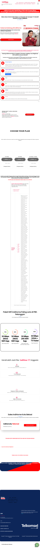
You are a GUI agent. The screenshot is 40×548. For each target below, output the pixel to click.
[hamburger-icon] (39, 101)
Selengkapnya (8, 74)
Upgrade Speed (16, 190)
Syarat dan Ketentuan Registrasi (7, 446)
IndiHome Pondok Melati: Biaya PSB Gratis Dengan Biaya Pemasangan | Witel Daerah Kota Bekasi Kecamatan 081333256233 (20, 11)
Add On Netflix (28, 3)
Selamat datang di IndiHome (10, 28)
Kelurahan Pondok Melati (13, 248)
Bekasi (21, 183)
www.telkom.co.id (2, 515)
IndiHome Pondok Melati (30, 425)
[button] (39, 0)
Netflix (25, 3)
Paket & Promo (21, 2)
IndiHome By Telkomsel (8, 544)
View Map (22, 513)
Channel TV (33, 3)
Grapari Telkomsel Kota (15, 183)
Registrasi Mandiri (16, 189)
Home (17, 2)
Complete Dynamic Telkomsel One (29, 2)
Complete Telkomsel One (19, 3)
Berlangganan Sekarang (7, 166)
